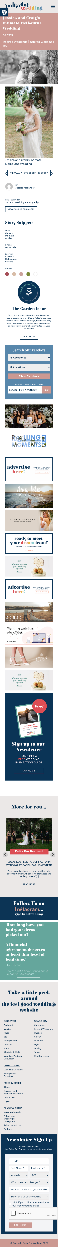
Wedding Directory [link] (13, 1069)
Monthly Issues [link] (41, 1056)
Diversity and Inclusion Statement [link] (14, 1092)
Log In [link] (7, 1101)
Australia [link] (10, 256)
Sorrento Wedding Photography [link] (22, 202)
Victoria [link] (9, 262)
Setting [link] (37, 1048)
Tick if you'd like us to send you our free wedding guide (30, 1204)
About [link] (7, 1087)
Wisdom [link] (8, 1029)
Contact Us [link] (9, 1097)
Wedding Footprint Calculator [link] (13, 1057)
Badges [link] (7, 1129)
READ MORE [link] (29, 336)
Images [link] (38, 1033)
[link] (4, 12)
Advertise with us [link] (12, 1125)
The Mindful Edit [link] (12, 1052)
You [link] (5, 45)
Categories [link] (39, 1025)
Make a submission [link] (13, 1112)
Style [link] (36, 1044)
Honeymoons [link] (10, 1040)
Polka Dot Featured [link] (29, 851)
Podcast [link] (8, 1044)
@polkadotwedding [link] (29, 914)
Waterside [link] (10, 247)
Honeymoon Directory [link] (10, 1074)
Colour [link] (37, 1037)
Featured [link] (8, 1025)
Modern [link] (9, 238)
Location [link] (38, 1040)
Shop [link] (6, 1048)
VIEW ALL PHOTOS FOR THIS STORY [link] (29, 173)
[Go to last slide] (5, 854)
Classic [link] (9, 233)
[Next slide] (52, 854)
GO (47, 389)
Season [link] (37, 1052)
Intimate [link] (9, 236)
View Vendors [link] (29, 376)
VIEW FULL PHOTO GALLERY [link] (21, 209)
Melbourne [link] (11, 259)
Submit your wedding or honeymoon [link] (10, 1119)
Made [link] (6, 1033)
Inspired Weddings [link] (15, 41)
